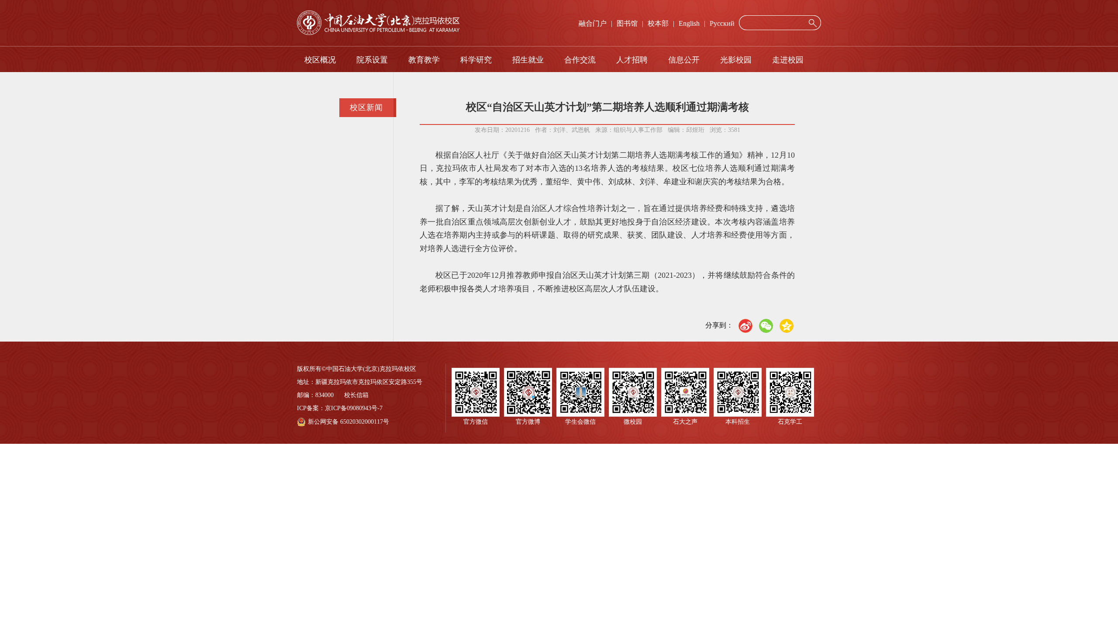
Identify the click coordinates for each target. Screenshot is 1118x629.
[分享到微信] (766, 326)
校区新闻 (366, 107)
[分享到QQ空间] (787, 326)
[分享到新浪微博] (745, 326)
